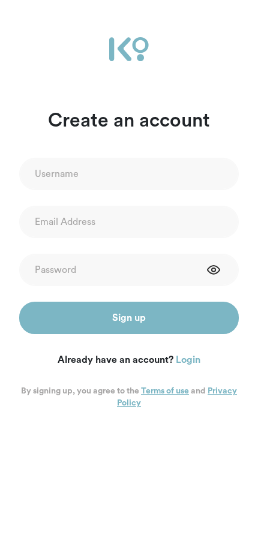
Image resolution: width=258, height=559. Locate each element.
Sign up (129, 318)
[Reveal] (213, 270)
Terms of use (165, 391)
